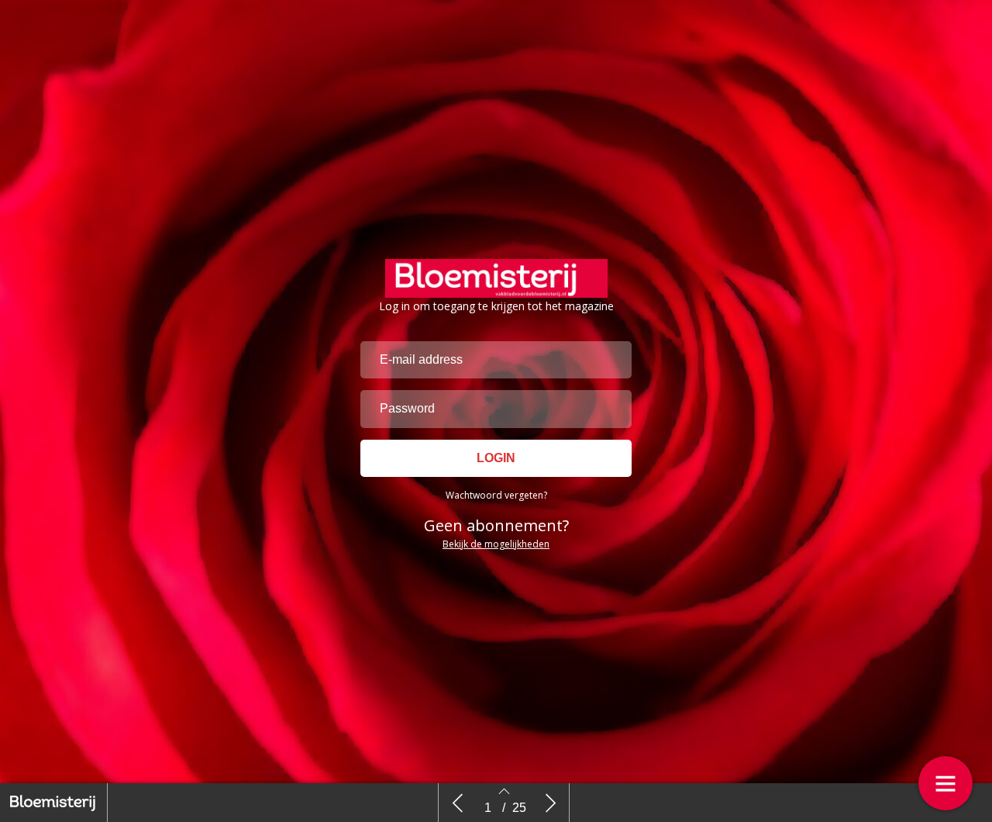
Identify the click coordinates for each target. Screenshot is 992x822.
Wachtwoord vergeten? (496, 495)
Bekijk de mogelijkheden (496, 544)
